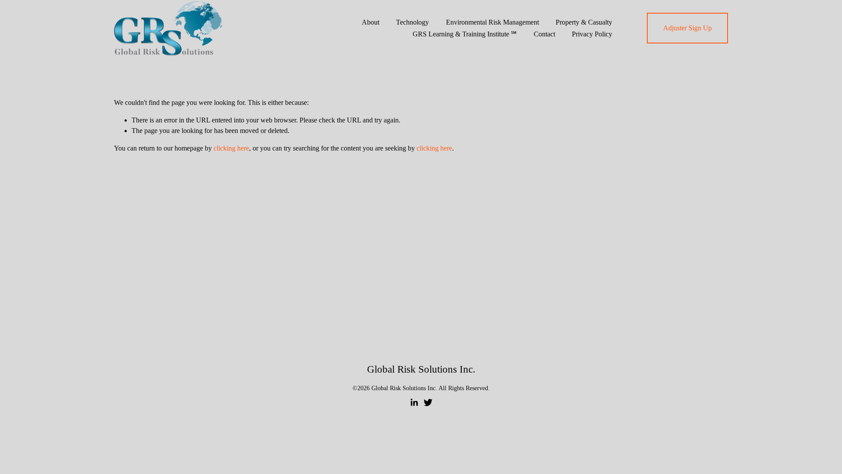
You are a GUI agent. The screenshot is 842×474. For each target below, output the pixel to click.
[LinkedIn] (414, 402)
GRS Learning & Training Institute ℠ (465, 34)
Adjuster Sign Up (687, 28)
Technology (412, 22)
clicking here (231, 148)
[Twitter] (428, 402)
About (370, 22)
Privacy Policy (592, 34)
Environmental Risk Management (492, 22)
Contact (544, 34)
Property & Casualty (584, 22)
